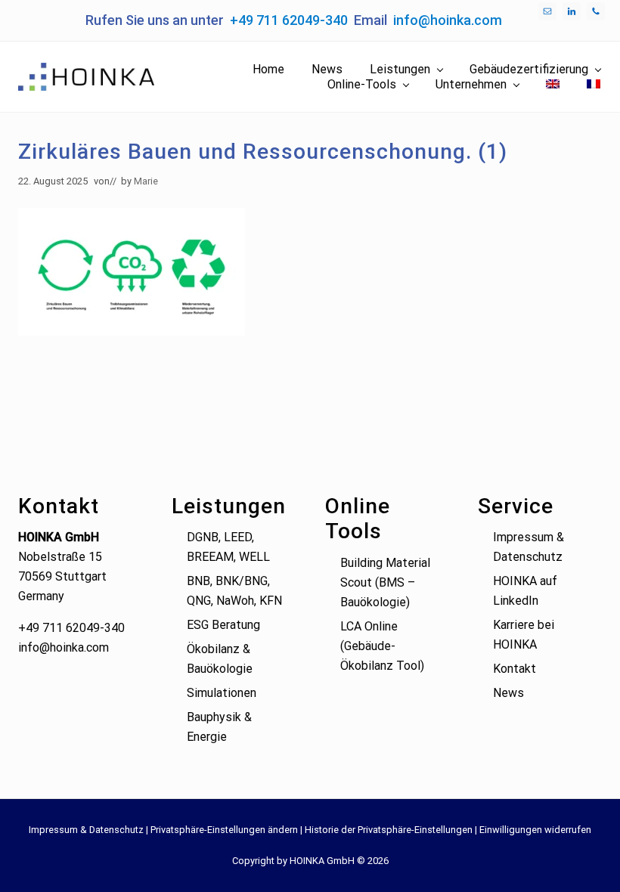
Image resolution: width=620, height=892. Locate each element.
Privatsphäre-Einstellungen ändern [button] (224, 829)
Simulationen (221, 693)
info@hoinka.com (447, 20)
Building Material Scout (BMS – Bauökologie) (385, 582)
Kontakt (514, 668)
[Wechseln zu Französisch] (593, 84)
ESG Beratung (223, 625)
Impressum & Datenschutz (86, 829)
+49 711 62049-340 (289, 20)
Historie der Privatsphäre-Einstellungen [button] (389, 829)
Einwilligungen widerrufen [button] (535, 829)
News (508, 693)
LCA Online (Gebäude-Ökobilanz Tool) (382, 646)
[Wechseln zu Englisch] (553, 84)
